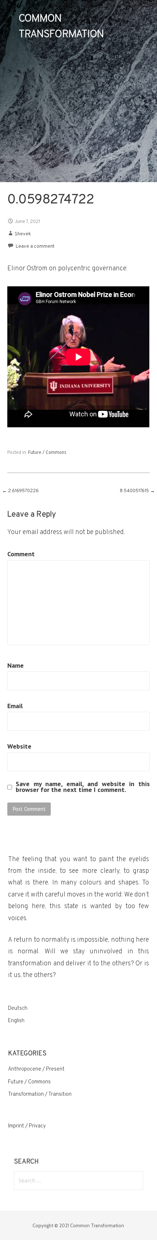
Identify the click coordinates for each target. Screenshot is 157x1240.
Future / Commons (47, 453)
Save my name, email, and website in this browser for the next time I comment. (82, 787)
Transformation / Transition (40, 1094)
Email (15, 706)
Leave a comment (35, 247)
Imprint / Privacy (27, 1126)
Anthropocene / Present (36, 1069)
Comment (21, 554)
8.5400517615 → (137, 491)
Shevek (23, 234)
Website (19, 746)
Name (15, 665)
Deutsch (17, 1008)
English (16, 1020)
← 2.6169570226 (20, 491)
